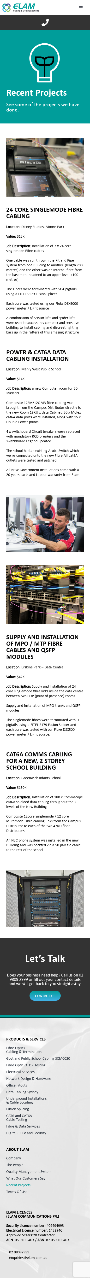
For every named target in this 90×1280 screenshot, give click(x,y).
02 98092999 (19, 1252)
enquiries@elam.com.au (28, 1257)
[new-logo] (20, 7)
